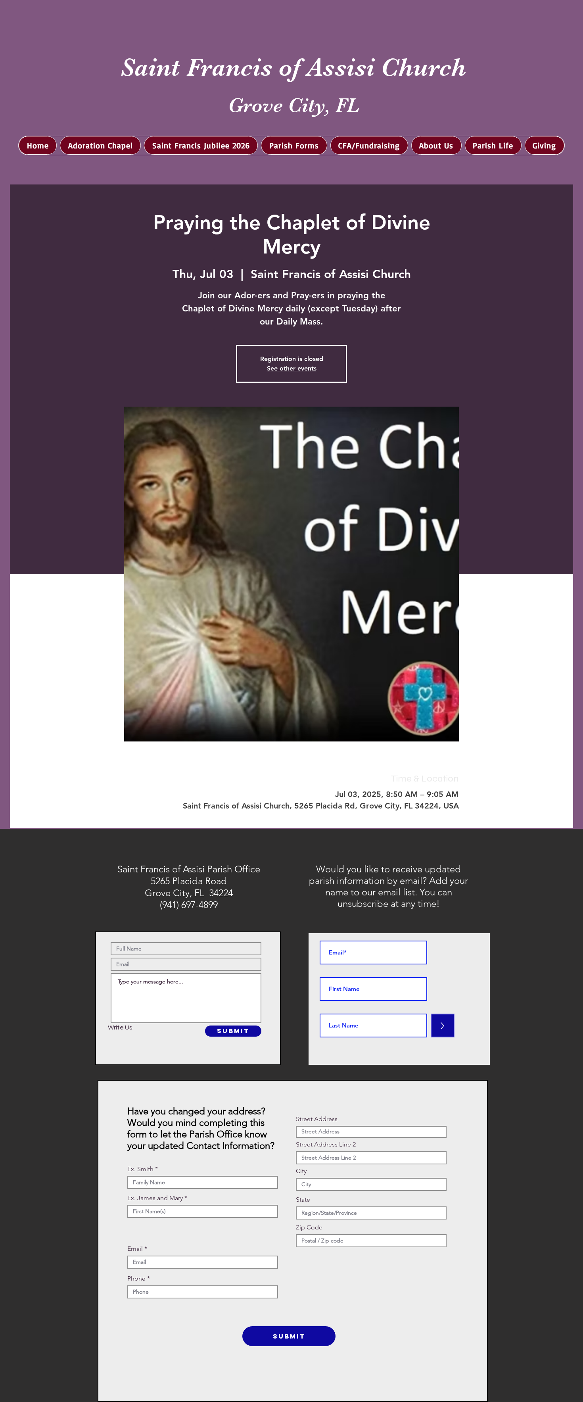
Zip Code (309, 1227)
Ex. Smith (140, 1169)
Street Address (317, 1119)
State (303, 1200)
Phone (136, 1278)
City (301, 1171)
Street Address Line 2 (326, 1144)
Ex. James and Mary (155, 1198)
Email (135, 1249)
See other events (291, 368)
